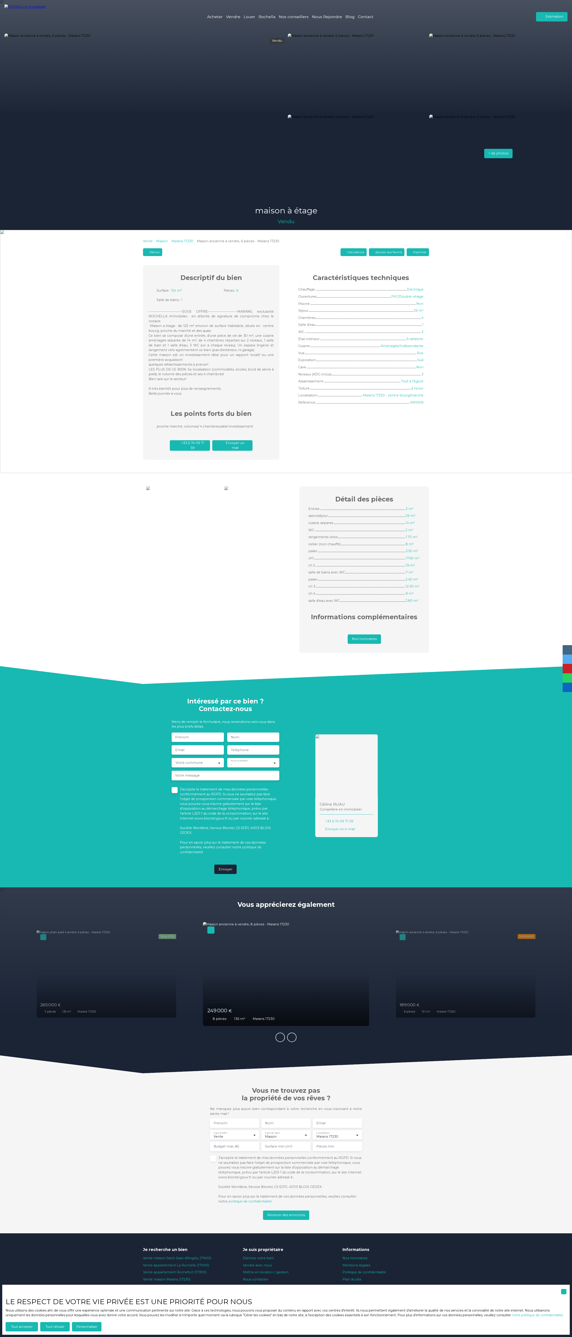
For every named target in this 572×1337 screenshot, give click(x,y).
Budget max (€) (226, 1146)
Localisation (323, 1132)
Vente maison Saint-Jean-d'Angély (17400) (177, 1258)
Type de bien (272, 1132)
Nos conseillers (294, 16)
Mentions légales (356, 1265)
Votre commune (189, 763)
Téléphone (240, 750)
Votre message (187, 775)
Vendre (233, 16)
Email (179, 750)
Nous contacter (255, 1279)
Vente (148, 241)
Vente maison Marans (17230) (166, 1279)
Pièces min (325, 1146)
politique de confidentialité (250, 1201)
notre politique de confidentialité (537, 1315)
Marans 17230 (182, 241)
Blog (350, 16)
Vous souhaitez (239, 760)
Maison (162, 241)
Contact (365, 16)
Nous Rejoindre (327, 16)
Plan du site (352, 1279)
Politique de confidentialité (364, 1272)
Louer (249, 16)
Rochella (267, 16)
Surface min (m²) (278, 1146)
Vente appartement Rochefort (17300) (174, 1272)
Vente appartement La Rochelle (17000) (176, 1265)
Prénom (182, 737)
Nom (235, 737)
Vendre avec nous (257, 1265)
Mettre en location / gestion (265, 1272)
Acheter (215, 16)
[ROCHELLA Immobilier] (28, 17)
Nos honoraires (355, 1258)
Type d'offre (220, 1132)
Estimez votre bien (258, 1258)
